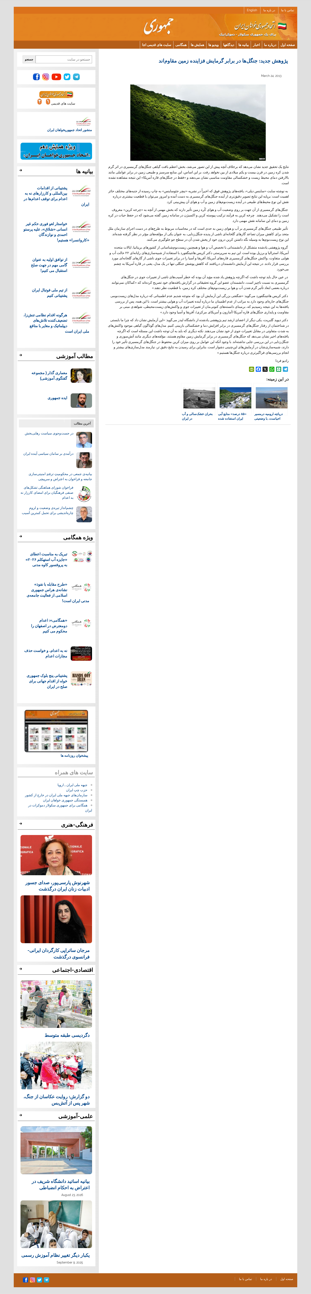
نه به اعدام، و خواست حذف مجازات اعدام (45, 653)
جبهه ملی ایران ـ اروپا (72, 785)
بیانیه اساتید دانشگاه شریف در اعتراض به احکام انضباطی (61, 1184)
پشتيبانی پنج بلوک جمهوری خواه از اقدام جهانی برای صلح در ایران (47, 681)
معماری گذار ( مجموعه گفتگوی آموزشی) (49, 375)
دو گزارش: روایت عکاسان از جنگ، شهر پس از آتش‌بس (56, 1099)
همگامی (181, 44)
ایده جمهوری (57, 397)
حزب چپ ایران (76, 790)
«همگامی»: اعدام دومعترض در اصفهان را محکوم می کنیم (49, 625)
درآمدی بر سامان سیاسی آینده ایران (48, 454)
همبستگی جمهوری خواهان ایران (65, 800)
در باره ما (269, 10)
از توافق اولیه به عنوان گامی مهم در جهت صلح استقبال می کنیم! (49, 265)
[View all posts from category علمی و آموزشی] (21, 1116)
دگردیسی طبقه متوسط (67, 1035)
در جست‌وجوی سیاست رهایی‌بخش (49, 433)
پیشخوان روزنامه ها (74, 755)
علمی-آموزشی (75, 1116)
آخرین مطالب (82, 423)
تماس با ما (287, 10)
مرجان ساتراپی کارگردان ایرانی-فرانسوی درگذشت (59, 953)
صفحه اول (288, 44)
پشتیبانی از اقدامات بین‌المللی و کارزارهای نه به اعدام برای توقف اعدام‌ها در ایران (56, 196)
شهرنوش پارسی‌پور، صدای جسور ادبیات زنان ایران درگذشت (57, 885)
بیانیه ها (243, 44)
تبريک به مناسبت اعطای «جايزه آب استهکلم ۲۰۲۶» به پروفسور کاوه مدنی (46, 559)
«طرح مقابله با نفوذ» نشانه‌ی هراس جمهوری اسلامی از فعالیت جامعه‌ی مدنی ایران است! (58, 592)
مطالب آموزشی (74, 356)
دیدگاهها (228, 44)
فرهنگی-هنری (77, 824)
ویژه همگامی (78, 537)
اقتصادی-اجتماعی (72, 970)
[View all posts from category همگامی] (21, 537)
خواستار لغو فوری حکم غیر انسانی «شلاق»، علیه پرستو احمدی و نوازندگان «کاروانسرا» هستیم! (56, 231)
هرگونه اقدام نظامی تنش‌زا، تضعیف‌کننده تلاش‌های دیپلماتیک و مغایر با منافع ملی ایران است (56, 323)
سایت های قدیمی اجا (156, 44)
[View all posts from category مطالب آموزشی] (21, 356)
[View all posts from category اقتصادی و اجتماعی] (21, 970)
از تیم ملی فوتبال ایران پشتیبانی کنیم (49, 292)
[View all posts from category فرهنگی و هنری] (21, 825)
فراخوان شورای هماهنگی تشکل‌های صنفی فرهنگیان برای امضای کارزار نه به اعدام (47, 492)
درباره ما (270, 44)
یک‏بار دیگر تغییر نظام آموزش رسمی (55, 1255)
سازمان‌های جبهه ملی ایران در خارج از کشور (56, 795)
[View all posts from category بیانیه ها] (21, 171)
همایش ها (197, 44)
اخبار (256, 44)
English (252, 10)
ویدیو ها (213, 44)
